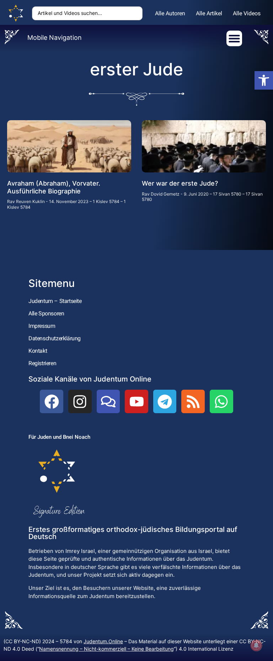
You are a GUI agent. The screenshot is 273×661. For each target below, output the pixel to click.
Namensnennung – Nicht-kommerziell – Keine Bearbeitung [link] (106, 649)
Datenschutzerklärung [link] (54, 338)
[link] (264, 80)
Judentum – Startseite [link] (55, 301)
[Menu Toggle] (234, 38)
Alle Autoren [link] (170, 13)
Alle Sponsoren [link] (46, 313)
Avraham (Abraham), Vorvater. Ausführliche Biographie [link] (53, 187)
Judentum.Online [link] (103, 641)
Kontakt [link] (37, 350)
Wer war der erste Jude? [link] (180, 183)
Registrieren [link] (42, 363)
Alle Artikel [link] (209, 13)
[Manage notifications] (256, 645)
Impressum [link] (41, 325)
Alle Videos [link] (247, 13)
